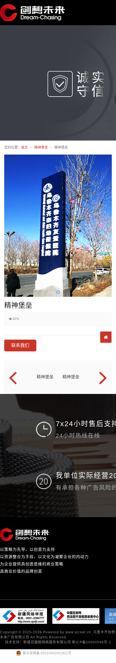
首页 (24, 148)
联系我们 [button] (20, 345)
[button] (58, 292)
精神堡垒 (41, 148)
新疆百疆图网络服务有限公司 (47, 642)
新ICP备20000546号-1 (91, 642)
